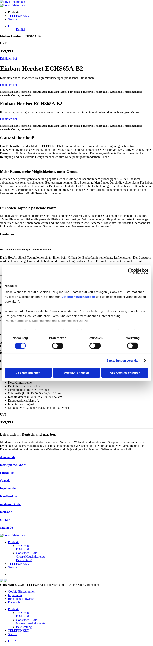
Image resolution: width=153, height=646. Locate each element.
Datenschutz (16, 602)
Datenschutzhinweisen (78, 296)
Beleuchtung (24, 560)
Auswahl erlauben (76, 372)
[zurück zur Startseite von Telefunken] (12, 1)
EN (14, 641)
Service (12, 19)
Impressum (15, 595)
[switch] (57, 346)
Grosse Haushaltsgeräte (30, 556)
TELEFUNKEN (18, 15)
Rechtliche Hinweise (21, 598)
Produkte (13, 542)
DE (10, 641)
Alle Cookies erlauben (125, 372)
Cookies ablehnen (28, 372)
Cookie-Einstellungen (21, 591)
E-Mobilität (23, 549)
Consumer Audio (26, 553)
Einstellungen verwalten (123, 360)
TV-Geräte (22, 545)
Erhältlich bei (8, 58)
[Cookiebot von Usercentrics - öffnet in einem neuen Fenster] (131, 271)
